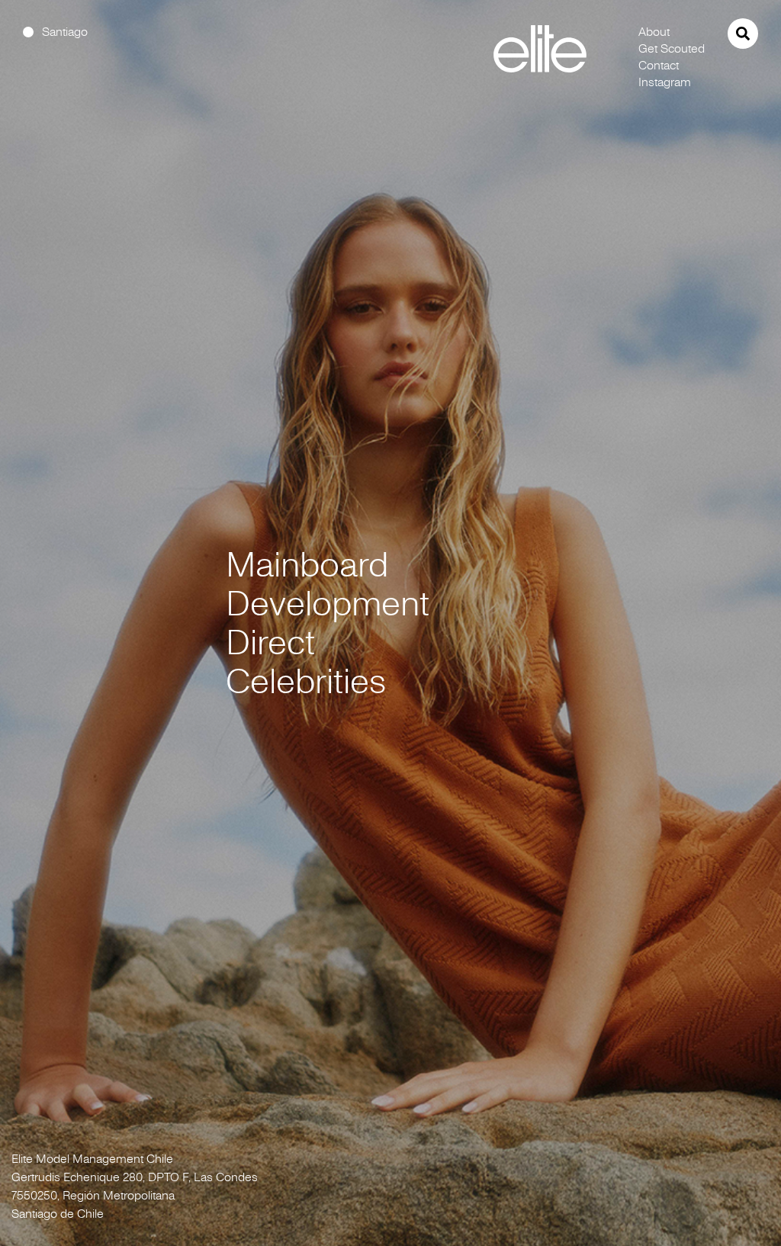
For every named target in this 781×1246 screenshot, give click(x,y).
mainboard (307, 564)
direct (270, 642)
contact (658, 65)
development (327, 603)
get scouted (671, 48)
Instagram (664, 81)
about (654, 31)
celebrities (306, 681)
